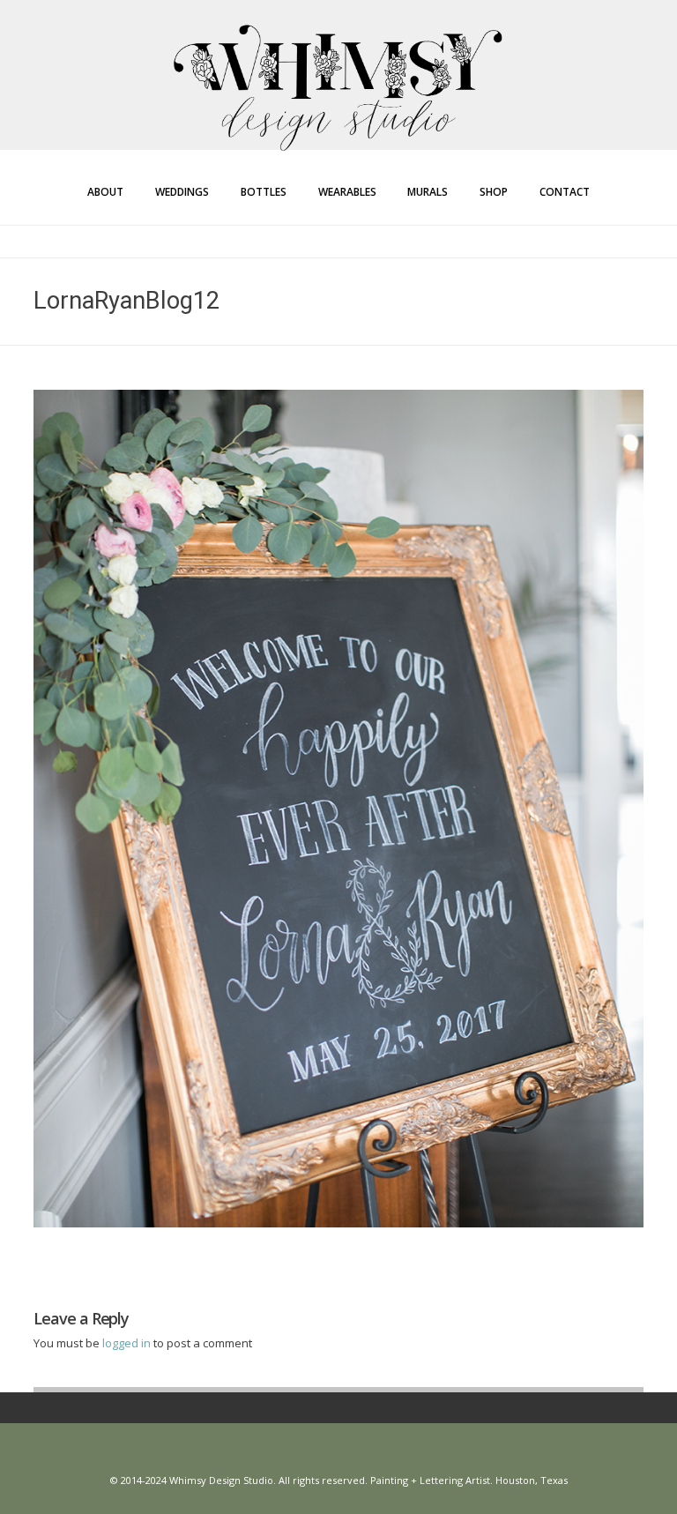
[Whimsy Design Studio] (338, 51)
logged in (127, 1343)
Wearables (347, 191)
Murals (427, 191)
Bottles (263, 191)
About (105, 191)
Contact (564, 191)
